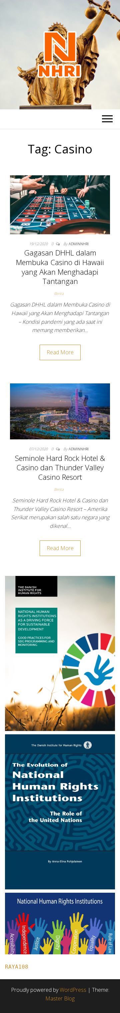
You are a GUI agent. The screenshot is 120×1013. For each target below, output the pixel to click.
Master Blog (60, 998)
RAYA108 (16, 967)
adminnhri (79, 243)
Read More (60, 352)
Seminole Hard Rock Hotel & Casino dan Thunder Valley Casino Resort (60, 467)
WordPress (73, 989)
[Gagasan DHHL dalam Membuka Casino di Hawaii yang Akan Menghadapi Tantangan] (60, 204)
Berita (59, 293)
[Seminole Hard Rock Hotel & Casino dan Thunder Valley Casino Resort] (60, 411)
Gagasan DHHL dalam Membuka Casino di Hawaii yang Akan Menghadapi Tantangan (60, 267)
